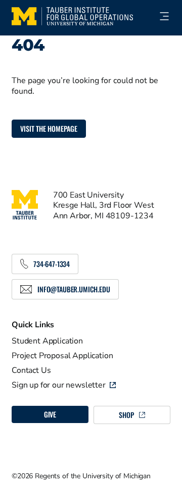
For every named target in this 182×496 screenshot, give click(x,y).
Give (50, 414)
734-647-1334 (51, 263)
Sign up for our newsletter (59, 385)
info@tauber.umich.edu (73, 289)
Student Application (47, 341)
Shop (126, 414)
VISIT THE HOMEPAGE (48, 128)
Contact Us (31, 370)
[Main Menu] (159, 16)
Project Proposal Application (62, 355)
